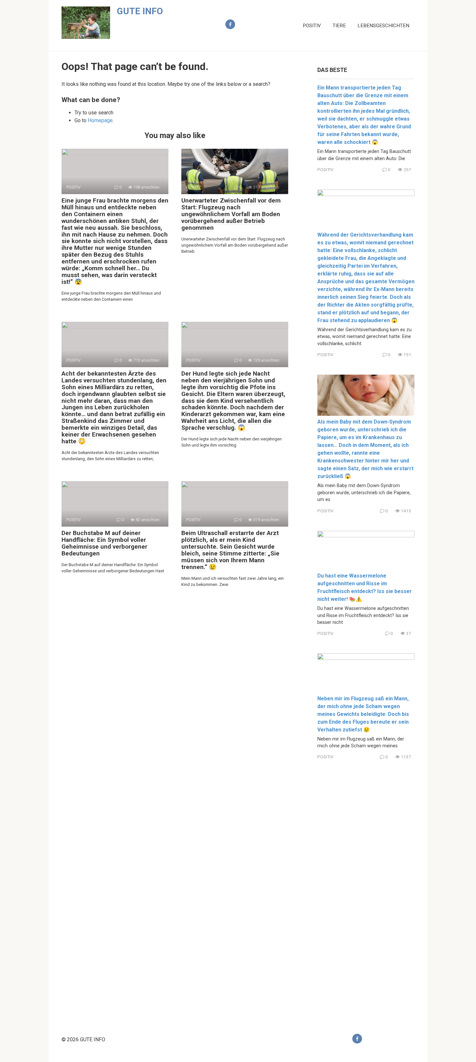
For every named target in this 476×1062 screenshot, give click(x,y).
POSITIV (312, 26)
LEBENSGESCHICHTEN (383, 26)
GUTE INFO (140, 11)
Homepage (100, 120)
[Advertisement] (365, 891)
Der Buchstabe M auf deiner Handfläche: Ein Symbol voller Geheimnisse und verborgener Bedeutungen (104, 543)
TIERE (339, 26)
